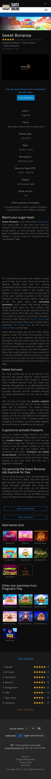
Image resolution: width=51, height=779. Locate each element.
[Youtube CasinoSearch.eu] (39, 728)
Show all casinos (26, 709)
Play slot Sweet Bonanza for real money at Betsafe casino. (25, 93)
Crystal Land (10, 556)
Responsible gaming (25, 759)
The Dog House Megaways (41, 620)
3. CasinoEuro (9, 677)
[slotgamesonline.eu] (11, 6)
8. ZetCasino (9, 702)
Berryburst (8, 537)
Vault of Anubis (9, 327)
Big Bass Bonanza (41, 603)
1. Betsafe (7, 667)
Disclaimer (25, 765)
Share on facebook (25, 508)
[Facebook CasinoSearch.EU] (27, 728)
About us (25, 756)
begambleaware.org (14, 748)
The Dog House (25, 601)
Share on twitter (25, 517)
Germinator (10, 573)
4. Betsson (8, 682)
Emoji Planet (25, 556)
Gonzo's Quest (37, 319)
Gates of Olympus (10, 620)
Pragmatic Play (11, 48)
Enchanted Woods (41, 556)
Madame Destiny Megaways (25, 620)
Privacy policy (25, 762)
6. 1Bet (6, 692)
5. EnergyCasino (10, 687)
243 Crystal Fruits (22, 324)
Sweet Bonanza (9, 601)
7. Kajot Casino (9, 697)
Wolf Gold (10, 637)
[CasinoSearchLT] (33, 728)
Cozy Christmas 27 (41, 539)
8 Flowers (25, 539)
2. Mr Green (8, 672)
